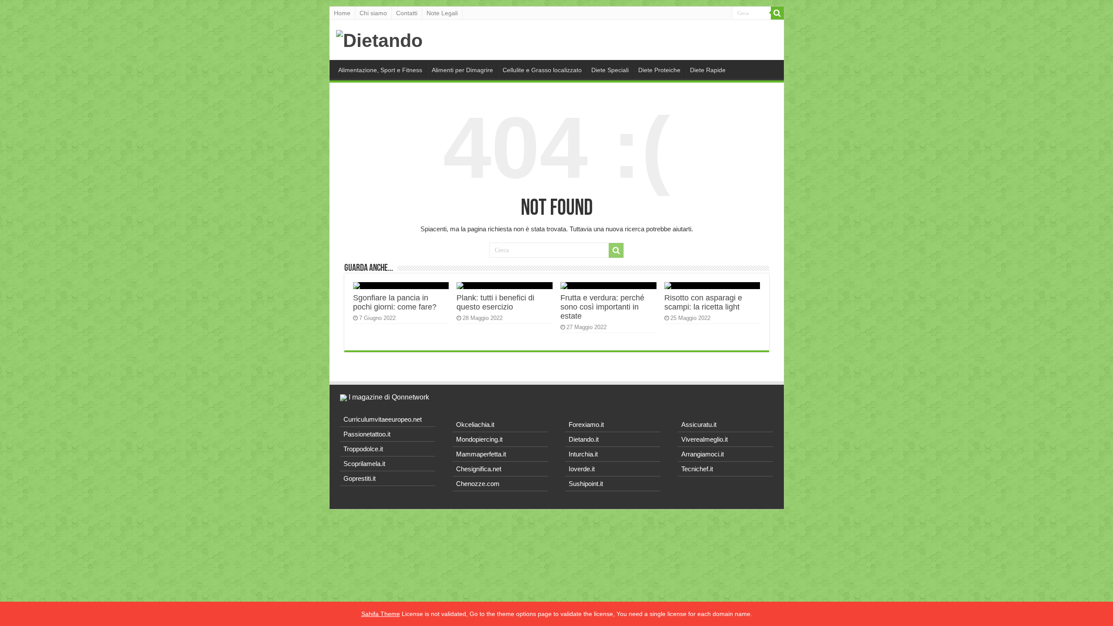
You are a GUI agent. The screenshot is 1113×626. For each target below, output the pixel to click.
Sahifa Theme (380, 613)
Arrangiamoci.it (702, 454)
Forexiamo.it (586, 424)
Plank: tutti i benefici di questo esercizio (495, 302)
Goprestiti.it (359, 478)
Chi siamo (373, 13)
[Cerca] (777, 13)
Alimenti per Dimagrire (462, 70)
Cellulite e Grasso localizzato (542, 70)
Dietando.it (584, 439)
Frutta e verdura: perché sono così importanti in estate (602, 306)
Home (342, 13)
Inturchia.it (583, 454)
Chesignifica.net (478, 469)
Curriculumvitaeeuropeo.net (382, 419)
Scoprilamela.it (364, 463)
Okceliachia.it (475, 424)
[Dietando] (379, 39)
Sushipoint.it (586, 483)
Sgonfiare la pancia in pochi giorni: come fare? (395, 302)
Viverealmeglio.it (704, 439)
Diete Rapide (708, 70)
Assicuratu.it (698, 424)
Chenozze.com (478, 483)
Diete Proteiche (659, 70)
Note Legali (442, 13)
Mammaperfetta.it (481, 454)
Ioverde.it (582, 469)
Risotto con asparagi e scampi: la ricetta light (703, 302)
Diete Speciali (610, 70)
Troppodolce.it (363, 449)
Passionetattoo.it (366, 434)
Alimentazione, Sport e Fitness (380, 70)
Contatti (406, 13)
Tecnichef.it (697, 469)
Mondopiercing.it (479, 439)
